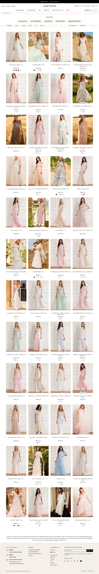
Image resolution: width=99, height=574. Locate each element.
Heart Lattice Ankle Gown (16, 64)
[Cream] (12, 70)
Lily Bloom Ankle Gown (83, 189)
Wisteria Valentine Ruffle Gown (60, 189)
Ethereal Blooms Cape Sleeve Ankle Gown (38, 562)
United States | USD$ (8, 6)
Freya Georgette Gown (16, 230)
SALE (67, 10)
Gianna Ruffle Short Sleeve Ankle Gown (38, 106)
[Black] (34, 70)
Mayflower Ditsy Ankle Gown (16, 478)
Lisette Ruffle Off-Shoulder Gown (60, 561)
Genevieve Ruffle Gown (16, 520)
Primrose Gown (61, 478)
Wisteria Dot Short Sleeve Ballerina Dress (83, 396)
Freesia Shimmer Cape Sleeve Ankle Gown (38, 520)
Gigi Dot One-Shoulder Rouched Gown (38, 189)
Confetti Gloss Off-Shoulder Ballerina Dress (82, 479)
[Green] (40, 70)
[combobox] (90, 10)
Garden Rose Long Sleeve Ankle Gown (38, 230)
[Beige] (15, 111)
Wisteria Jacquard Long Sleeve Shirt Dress (60, 355)
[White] (20, 70)
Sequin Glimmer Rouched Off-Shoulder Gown (16, 272)
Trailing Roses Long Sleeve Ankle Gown (60, 271)
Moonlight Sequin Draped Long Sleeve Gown (16, 107)
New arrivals (20, 10)
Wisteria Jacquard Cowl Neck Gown (60, 64)
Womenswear (31, 10)
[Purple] (18, 70)
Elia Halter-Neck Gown (83, 437)
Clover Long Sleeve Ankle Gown (38, 313)
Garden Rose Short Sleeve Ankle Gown (83, 230)
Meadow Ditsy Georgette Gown (60, 437)
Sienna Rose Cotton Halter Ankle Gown (38, 396)
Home (4, 13)
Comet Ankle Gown (61, 230)
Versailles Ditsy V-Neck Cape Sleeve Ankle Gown (82, 65)
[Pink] (80, 70)
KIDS (39, 10)
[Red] (16, 70)
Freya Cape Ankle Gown (38, 478)
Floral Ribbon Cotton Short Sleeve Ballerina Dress (60, 148)
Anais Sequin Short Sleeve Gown (16, 437)
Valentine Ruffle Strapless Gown (16, 396)
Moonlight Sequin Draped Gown (16, 147)
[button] (9, 25)
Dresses (8, 13)
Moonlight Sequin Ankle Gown (61, 106)
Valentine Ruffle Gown (38, 64)
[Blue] (14, 70)
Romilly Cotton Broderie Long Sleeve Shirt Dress (82, 355)
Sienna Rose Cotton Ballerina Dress (38, 437)
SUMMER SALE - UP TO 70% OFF (49, 1)
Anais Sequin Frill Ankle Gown (83, 520)
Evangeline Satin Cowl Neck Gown (16, 313)
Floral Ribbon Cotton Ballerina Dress (82, 106)
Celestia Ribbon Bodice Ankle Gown (16, 189)
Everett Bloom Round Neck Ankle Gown (60, 520)
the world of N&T (58, 10)
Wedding (46, 10)
